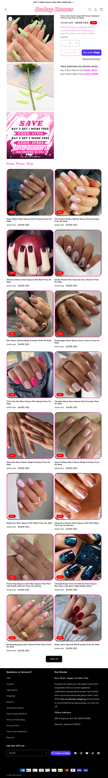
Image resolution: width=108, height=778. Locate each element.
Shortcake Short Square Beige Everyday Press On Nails (28, 463)
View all (54, 659)
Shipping (11, 696)
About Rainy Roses (15, 708)
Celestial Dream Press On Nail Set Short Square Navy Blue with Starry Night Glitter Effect (76, 585)
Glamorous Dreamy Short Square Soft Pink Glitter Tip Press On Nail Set (77, 524)
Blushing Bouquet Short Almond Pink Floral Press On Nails (29, 646)
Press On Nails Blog (16, 719)
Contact (10, 684)
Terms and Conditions (17, 731)
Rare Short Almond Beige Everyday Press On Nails (29, 341)
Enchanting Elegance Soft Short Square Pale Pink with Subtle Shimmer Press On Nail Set (28, 585)
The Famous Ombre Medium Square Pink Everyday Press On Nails (77, 220)
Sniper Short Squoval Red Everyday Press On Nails (77, 645)
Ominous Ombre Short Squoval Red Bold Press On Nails (29, 281)
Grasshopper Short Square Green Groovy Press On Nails (77, 342)
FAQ (8, 678)
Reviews (10, 737)
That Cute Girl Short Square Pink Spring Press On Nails (29, 402)
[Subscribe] (46, 753)
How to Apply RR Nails (17, 714)
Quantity (64, 37)
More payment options (91, 59)
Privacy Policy (13, 725)
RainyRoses (17, 775)
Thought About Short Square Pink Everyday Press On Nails (77, 402)
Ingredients (12, 690)
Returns (10, 702)
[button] (5, 9)
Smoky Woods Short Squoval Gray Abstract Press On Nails (77, 281)
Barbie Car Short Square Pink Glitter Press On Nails (29, 523)
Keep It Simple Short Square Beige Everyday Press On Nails (77, 463)
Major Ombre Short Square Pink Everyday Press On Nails (29, 220)
